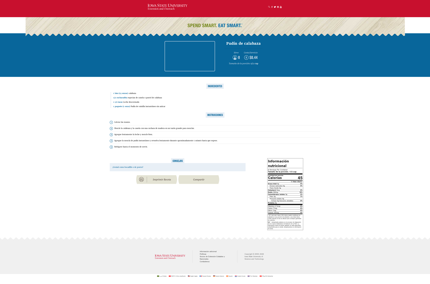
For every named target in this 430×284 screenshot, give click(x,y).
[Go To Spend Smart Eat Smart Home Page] (167, 7)
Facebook (272, 6)
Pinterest (278, 6)
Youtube (281, 6)
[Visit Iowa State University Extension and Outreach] (170, 256)
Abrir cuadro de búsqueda (269, 6)
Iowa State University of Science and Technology (254, 257)
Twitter (275, 6)
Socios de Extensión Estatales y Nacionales (212, 257)
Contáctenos (205, 261)
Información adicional (208, 251)
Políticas (203, 254)
